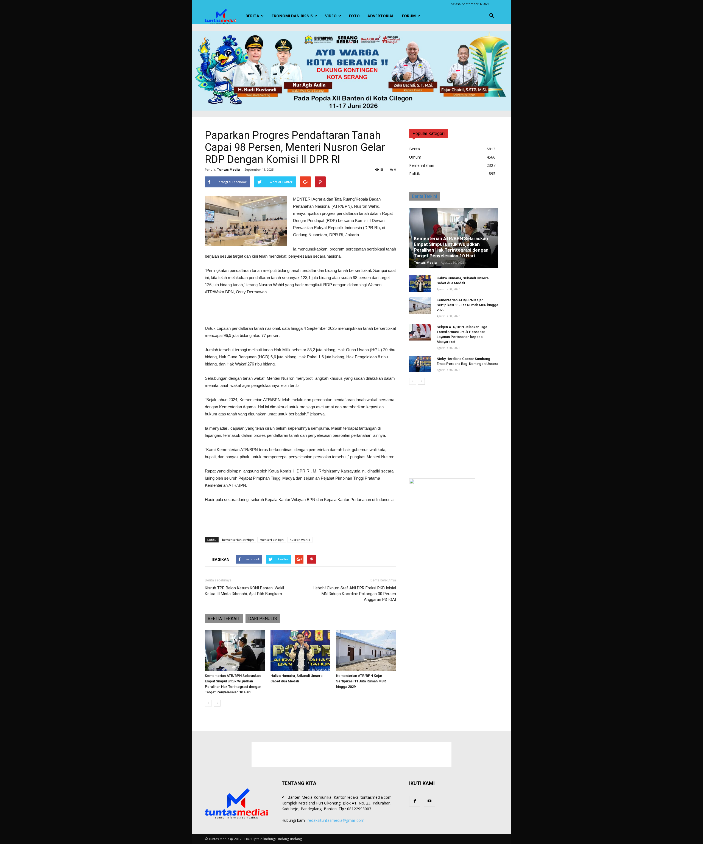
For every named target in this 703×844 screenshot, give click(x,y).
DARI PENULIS (262, 618)
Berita (252, 15)
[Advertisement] (300, 311)
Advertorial (380, 15)
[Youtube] (429, 801)
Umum (415, 157)
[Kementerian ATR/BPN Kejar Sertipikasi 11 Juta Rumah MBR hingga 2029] (366, 650)
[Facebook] (414, 801)
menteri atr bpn (272, 540)
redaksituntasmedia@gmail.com (336, 820)
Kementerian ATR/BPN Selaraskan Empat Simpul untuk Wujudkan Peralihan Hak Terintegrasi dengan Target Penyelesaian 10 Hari (451, 247)
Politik (414, 173)
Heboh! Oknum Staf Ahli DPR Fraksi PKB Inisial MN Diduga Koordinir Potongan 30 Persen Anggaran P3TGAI (354, 594)
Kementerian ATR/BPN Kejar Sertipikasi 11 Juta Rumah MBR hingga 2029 (361, 681)
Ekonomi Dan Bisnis (292, 15)
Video (331, 15)
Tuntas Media (228, 169)
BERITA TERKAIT (224, 618)
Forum (409, 15)
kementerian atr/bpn (238, 540)
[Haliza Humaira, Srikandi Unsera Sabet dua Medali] (300, 650)
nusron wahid (300, 540)
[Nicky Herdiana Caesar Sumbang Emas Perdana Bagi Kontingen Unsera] (420, 364)
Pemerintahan (421, 165)
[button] (491, 15)
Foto (354, 15)
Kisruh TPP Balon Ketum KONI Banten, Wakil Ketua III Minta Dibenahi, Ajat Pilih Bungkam (244, 591)
